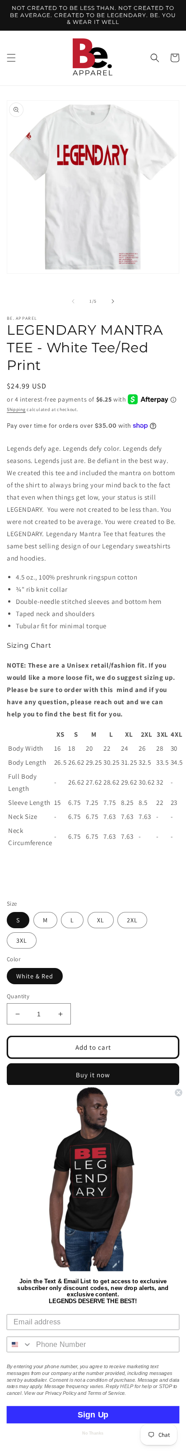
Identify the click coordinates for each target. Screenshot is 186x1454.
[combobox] (19, 1344)
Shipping (16, 409)
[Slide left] (73, 301)
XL (100, 920)
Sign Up (93, 1414)
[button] (11, 58)
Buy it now (93, 1075)
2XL (132, 920)
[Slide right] (113, 301)
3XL (21, 940)
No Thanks (93, 1433)
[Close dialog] (178, 1093)
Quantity (18, 996)
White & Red (34, 976)
